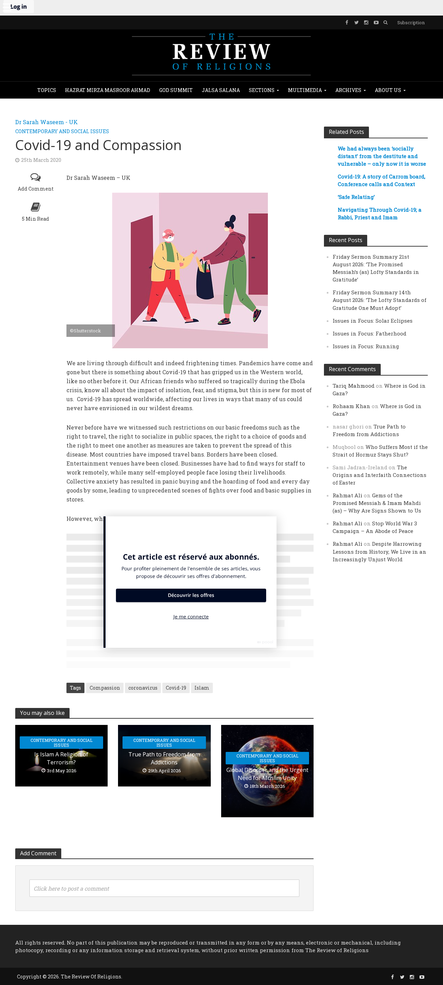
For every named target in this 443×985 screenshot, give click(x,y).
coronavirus (142, 687)
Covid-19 (176, 687)
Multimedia (305, 90)
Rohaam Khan (351, 406)
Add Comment (36, 188)
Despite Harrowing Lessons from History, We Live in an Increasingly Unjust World (379, 551)
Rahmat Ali (347, 495)
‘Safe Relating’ (356, 196)
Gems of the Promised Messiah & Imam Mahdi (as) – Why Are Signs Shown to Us (377, 503)
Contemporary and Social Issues (62, 131)
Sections (261, 90)
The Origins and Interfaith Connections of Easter (379, 475)
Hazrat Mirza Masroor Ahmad (107, 90)
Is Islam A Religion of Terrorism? (61, 758)
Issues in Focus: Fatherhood (369, 333)
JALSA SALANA (221, 90)
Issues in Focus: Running (366, 346)
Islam (202, 687)
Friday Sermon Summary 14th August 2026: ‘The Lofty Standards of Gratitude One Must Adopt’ (379, 300)
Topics (46, 90)
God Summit (176, 90)
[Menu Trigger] (7, 7)
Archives (348, 90)
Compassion (105, 687)
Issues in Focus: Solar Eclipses (373, 320)
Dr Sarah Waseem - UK (46, 122)
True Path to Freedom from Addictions (164, 758)
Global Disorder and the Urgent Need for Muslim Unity (267, 774)
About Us (388, 90)
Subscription (411, 22)
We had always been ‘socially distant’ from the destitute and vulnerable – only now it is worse (382, 156)
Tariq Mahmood (353, 385)
